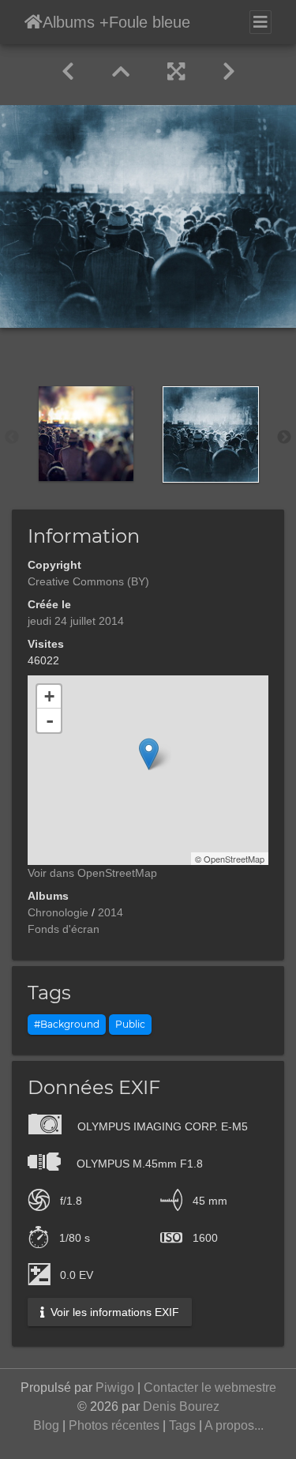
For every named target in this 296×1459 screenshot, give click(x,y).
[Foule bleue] (149, 754)
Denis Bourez (181, 1406)
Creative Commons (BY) (88, 581)
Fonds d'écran (63, 929)
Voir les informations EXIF (113, 1312)
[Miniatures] (120, 72)
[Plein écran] (176, 72)
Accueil (33, 22)
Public (130, 1024)
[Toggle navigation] (260, 22)
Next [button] (284, 438)
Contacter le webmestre (210, 1387)
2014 (110, 912)
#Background (66, 1024)
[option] (86, 433)
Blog (46, 1425)
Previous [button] (12, 438)
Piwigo (115, 1387)
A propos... (234, 1425)
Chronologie (58, 912)
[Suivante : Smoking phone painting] (229, 72)
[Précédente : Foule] (68, 72)
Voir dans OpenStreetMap (92, 873)
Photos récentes (114, 1425)
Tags (182, 1425)
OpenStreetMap (234, 858)
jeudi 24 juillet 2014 (76, 621)
